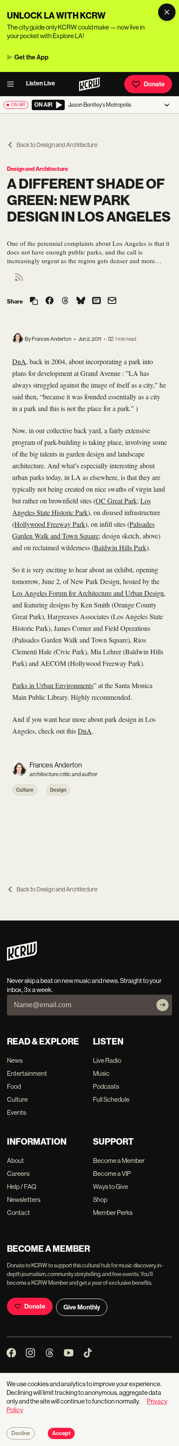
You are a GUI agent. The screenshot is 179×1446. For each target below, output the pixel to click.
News (15, 1060)
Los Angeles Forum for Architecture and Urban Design (88, 592)
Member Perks (113, 1212)
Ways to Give (110, 1186)
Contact (18, 1212)
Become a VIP (112, 1173)
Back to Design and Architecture (57, 144)
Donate (154, 84)
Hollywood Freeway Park (49, 524)
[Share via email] (112, 301)
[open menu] (13, 84)
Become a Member (119, 1160)
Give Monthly (81, 1307)
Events (16, 1112)
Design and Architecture (37, 169)
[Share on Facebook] (49, 301)
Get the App (31, 57)
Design (58, 790)
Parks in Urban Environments (52, 685)
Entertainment (27, 1073)
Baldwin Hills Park (120, 547)
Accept (61, 1433)
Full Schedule (111, 1099)
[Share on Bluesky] (80, 301)
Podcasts (106, 1086)
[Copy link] (34, 302)
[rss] (19, 280)
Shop (100, 1199)
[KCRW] (22, 958)
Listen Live (40, 83)
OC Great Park (116, 500)
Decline (20, 1433)
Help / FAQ (21, 1186)
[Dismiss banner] (167, 12)
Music (101, 1073)
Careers (18, 1173)
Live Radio (107, 1060)
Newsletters (23, 1199)
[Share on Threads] (65, 301)
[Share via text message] (96, 301)
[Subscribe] (162, 1005)
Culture (24, 790)
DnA (19, 361)
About (15, 1160)
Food (14, 1086)
